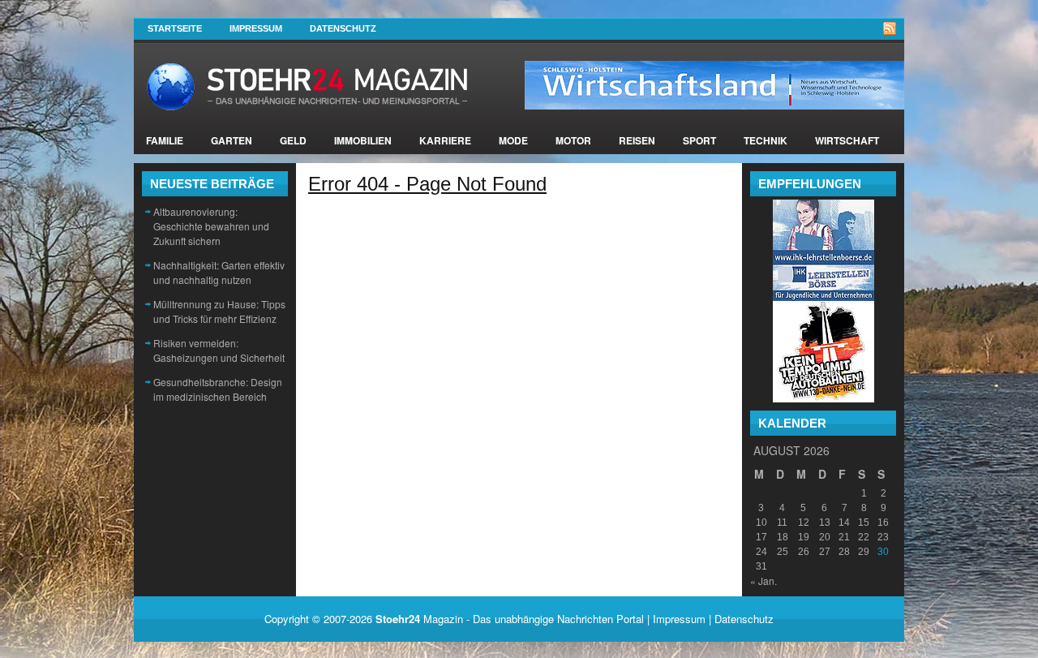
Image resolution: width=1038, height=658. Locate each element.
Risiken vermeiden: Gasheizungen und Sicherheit (219, 350)
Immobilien (363, 140)
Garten (231, 140)
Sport (699, 140)
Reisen (637, 140)
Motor (573, 140)
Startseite (175, 28)
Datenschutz (343, 28)
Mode (513, 140)
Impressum (255, 28)
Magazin (419, 618)
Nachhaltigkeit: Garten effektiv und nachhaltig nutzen (219, 272)
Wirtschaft (847, 140)
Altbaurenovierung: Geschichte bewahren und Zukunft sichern (211, 225)
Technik (765, 140)
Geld (293, 140)
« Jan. (763, 580)
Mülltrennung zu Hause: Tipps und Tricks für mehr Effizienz (219, 311)
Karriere (445, 140)
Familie (164, 140)
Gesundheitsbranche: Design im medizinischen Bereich (217, 389)
